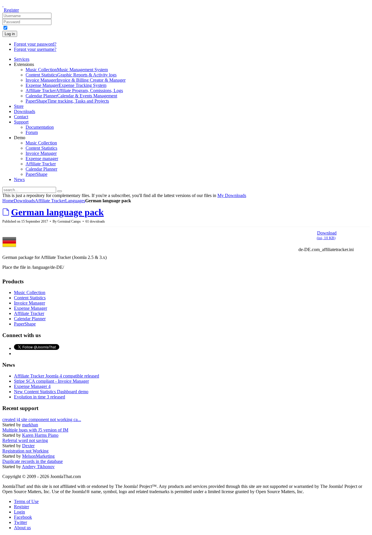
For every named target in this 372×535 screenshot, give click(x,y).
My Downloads (231, 195)
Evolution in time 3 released (39, 396)
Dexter (28, 445)
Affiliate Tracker (50, 200)
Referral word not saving (25, 440)
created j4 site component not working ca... (41, 419)
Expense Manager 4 (32, 386)
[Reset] (59, 191)
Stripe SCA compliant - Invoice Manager (51, 381)
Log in (10, 34)
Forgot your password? (35, 44)
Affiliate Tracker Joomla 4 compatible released (56, 375)
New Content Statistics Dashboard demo (51, 391)
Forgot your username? (35, 49)
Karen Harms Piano (40, 435)
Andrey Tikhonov (38, 466)
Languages (75, 200)
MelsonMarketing (38, 456)
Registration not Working (25, 450)
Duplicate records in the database (32, 461)
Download (327, 235)
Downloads (24, 200)
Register (11, 10)
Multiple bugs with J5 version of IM (35, 429)
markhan (30, 424)
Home (8, 200)
